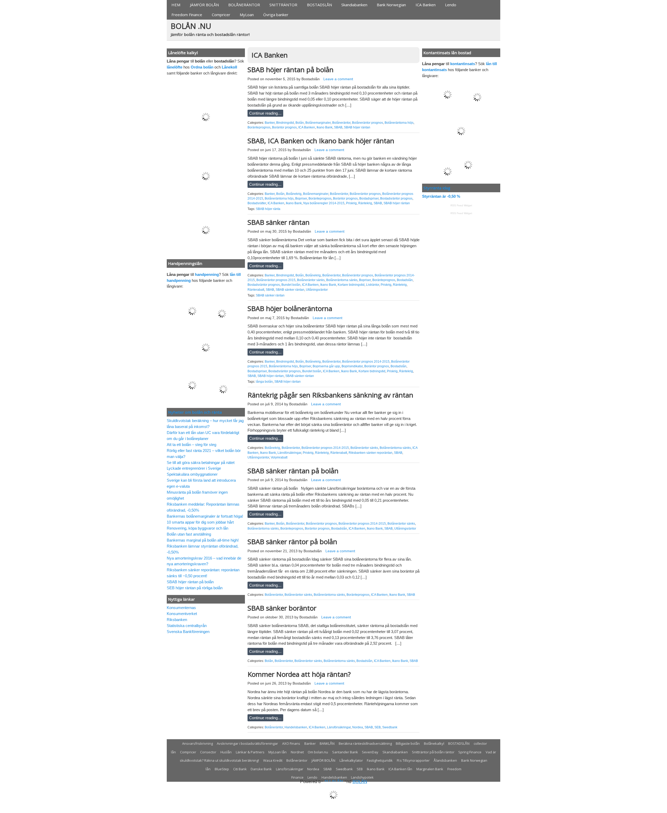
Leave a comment (338, 79)
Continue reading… (265, 113)
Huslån (226, 752)
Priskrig (351, 203)
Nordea (357, 727)
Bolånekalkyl (434, 743)
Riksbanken (177, 619)
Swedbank (389, 727)
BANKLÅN (327, 743)
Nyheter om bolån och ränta (195, 412)
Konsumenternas (181, 607)
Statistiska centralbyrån (187, 625)
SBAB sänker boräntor (282, 608)
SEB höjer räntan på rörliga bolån (195, 588)
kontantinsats (462, 63)
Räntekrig (365, 203)
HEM (175, 4)
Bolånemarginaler (318, 123)
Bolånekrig (293, 194)
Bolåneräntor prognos (367, 123)
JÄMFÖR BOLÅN (204, 4)
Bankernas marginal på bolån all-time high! (203, 540)
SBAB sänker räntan (279, 222)
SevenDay (370, 752)
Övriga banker (275, 14)
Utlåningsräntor (317, 289)
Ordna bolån (202, 67)
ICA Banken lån (400, 769)
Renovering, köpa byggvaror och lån (197, 528)
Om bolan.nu (318, 752)
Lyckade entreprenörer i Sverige (194, 468)
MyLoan (247, 14)
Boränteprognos (259, 127)
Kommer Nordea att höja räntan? (299, 674)
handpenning (207, 274)
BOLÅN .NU (191, 26)
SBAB (338, 127)
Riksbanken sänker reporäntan (370, 453)
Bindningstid (285, 123)
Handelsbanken (296, 727)
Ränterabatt (256, 289)
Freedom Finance (186, 14)
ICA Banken (426, 4)
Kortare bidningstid (351, 285)
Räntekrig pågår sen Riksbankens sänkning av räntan (330, 395)
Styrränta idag (436, 187)
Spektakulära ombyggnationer (192, 474)
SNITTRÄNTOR (283, 4)
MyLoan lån (277, 752)
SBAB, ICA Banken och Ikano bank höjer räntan (321, 140)
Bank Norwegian (391, 4)
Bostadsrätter (257, 203)
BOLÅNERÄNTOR (244, 4)
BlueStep (222, 769)
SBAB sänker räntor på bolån (292, 541)
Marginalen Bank (429, 769)
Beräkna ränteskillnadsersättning (365, 743)
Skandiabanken (354, 4)
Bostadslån (310, 79)
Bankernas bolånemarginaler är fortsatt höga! (205, 516)
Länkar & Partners (250, 752)
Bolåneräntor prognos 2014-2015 (366, 361)
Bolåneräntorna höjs (399, 123)
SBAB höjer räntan (357, 127)
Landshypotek (362, 777)
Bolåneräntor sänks (311, 280)
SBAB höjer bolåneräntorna (290, 308)
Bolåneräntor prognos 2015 (275, 280)
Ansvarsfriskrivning (197, 743)
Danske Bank (261, 769)
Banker (270, 123)
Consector (208, 752)
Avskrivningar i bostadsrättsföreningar (247, 743)
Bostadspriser (369, 198)
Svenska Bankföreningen (188, 631)
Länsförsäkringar (289, 453)
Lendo (450, 4)
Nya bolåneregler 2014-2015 (323, 203)
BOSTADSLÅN (319, 4)
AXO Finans (291, 743)
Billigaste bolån (408, 743)
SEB (377, 727)
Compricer (221, 14)
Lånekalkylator (351, 760)
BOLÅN (360, 781)
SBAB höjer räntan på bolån (291, 69)
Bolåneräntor (341, 123)
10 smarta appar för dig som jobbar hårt (200, 522)
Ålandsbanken (445, 760)
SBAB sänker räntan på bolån (293, 470)
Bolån (299, 123)
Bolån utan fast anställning (189, 534)
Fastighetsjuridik (380, 760)
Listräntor (372, 285)
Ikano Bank (324, 127)
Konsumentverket (182, 613)
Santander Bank (345, 752)
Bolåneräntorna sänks (341, 280)
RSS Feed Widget (461, 205)
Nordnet (297, 752)
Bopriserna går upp (326, 366)
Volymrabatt (279, 457)
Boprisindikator (352, 366)
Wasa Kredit (272, 760)
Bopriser (301, 198)
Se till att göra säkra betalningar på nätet (200, 462)
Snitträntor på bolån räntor (433, 752)
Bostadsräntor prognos (396, 198)
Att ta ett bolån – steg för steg (191, 444)
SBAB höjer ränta (268, 209)
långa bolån (264, 381)
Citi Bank (240, 769)
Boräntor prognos (284, 127)
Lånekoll (229, 67)
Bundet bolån (290, 285)
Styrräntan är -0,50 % (441, 196)
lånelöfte (174, 67)
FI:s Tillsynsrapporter (413, 760)
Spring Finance (469, 752)
